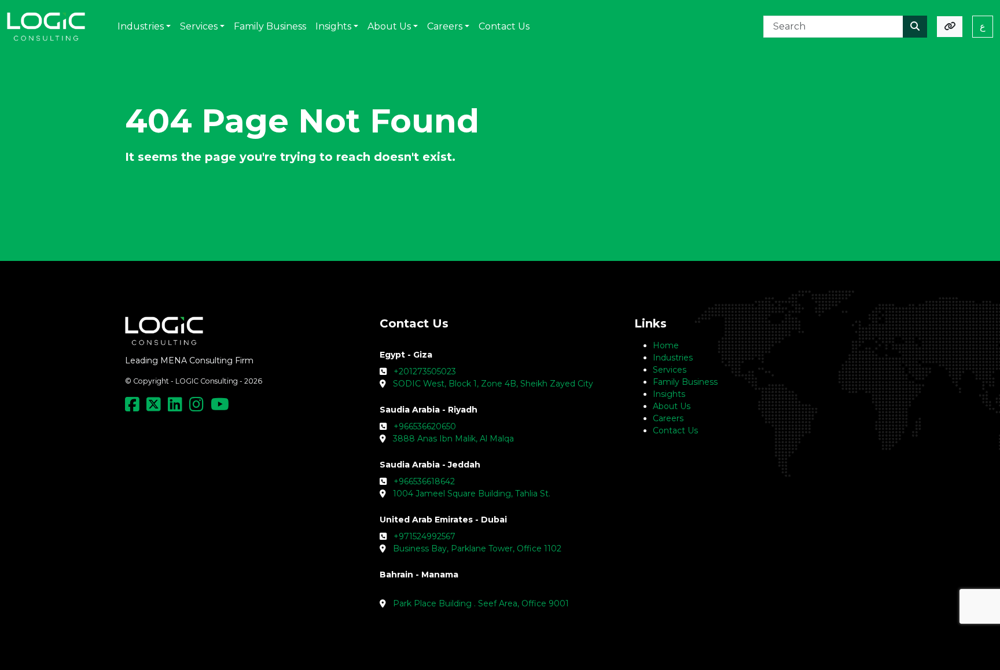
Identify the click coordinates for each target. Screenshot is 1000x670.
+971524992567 (424, 536)
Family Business (685, 382)
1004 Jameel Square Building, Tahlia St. (471, 493)
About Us (671, 406)
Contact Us (675, 430)
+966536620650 (425, 426)
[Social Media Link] (134, 407)
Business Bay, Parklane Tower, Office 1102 (477, 548)
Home (666, 345)
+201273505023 (425, 371)
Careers (668, 418)
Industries (673, 357)
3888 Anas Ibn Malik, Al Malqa (453, 438)
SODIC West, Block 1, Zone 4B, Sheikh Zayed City (493, 383)
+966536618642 (424, 481)
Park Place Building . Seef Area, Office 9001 (481, 603)
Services (669, 370)
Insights (669, 394)
